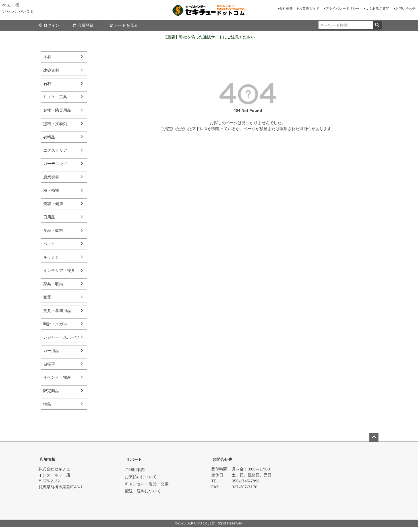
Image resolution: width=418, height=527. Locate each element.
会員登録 (86, 25)
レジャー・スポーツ (61, 337)
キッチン (51, 257)
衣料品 (49, 137)
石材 (47, 83)
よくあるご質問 (377, 9)
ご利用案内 (135, 469)
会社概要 (286, 9)
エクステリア (55, 150)
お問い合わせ (405, 9)
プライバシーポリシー (342, 9)
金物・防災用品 (57, 110)
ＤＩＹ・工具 (55, 97)
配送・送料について (143, 491)
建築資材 (51, 70)
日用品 (49, 217)
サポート (134, 459)
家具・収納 (53, 284)
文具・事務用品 (57, 310)
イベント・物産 (57, 377)
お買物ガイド (309, 9)
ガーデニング (55, 163)
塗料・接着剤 (55, 123)
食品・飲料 (53, 230)
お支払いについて (141, 476)
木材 (47, 57)
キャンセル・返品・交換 (147, 484)
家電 (47, 297)
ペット (49, 243)
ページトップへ (373, 437)
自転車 (49, 364)
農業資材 (51, 177)
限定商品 (51, 390)
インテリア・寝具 (59, 270)
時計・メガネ (55, 324)
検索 (377, 25)
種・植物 (51, 190)
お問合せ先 (222, 459)
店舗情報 (47, 459)
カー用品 (51, 350)
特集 (47, 404)
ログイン (51, 25)
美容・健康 (53, 203)
